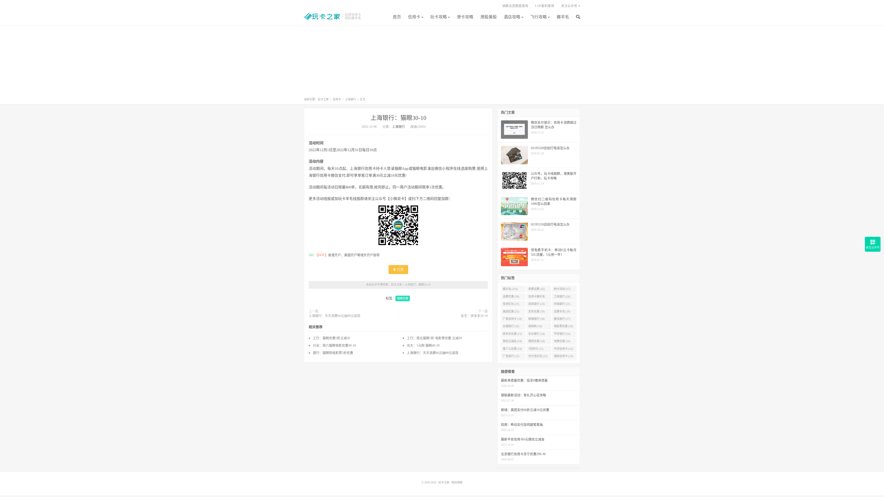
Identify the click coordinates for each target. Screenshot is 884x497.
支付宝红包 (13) (537, 356)
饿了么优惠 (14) (512, 348)
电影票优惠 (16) (563, 326)
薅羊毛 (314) (510, 289)
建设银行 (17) (562, 319)
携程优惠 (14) (536, 341)
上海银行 (350, 99)
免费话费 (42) (536, 289)
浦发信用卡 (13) (563, 356)
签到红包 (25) (511, 304)
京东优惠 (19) (536, 311)
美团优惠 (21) (511, 311)
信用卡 (414, 17)
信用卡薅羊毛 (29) (536, 297)
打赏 (400, 269)
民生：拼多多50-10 (474, 316)
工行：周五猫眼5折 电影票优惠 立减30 (434, 338)
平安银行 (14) (562, 333)
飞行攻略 (538, 17)
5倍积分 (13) (535, 348)
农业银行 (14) (536, 333)
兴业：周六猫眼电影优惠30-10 (334, 345)
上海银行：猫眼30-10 (398, 118)
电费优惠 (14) (562, 341)
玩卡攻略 (438, 17)
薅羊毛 (563, 17)
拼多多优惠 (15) (512, 333)
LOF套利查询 (544, 6)
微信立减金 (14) (512, 341)
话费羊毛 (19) (562, 311)
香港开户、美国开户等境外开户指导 (354, 255)
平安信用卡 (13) (563, 348)
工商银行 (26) (562, 296)
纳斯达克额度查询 (515, 6)
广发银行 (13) (511, 356)
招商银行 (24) (536, 304)
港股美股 (488, 17)
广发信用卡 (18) (512, 319)
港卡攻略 (465, 17)
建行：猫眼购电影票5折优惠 (333, 353)
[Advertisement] (442, 63)
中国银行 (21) (562, 304)
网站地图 (456, 482)
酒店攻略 (512, 17)
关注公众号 (569, 6)
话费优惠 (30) (511, 296)
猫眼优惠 (402, 298)
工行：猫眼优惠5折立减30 (331, 338)
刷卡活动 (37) (562, 289)
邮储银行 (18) (536, 319)
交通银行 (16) (511, 326)
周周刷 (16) (535, 326)
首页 (397, 17)
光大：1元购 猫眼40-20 (423, 345)
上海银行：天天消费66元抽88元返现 (334, 316)
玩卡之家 (322, 16)
